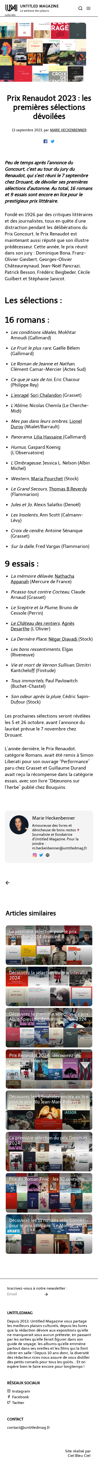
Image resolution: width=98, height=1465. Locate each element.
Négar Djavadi (63, 639)
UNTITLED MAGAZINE (32, 10)
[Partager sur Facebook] (46, 142)
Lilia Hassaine (48, 437)
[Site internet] (47, 855)
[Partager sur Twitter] (52, 142)
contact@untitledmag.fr (28, 1427)
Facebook (20, 1397)
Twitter (17, 1402)
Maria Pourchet (47, 478)
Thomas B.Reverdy (68, 489)
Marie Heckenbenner (68, 130)
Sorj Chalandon (46, 395)
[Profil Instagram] (35, 855)
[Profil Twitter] (41, 855)
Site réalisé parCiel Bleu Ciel (78, 1453)
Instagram (20, 1391)
